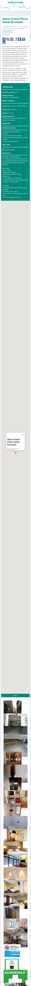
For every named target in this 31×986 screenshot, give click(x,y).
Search (21, 7)
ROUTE (15, 695)
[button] (15, 452)
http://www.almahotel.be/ (8, 30)
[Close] (23, 434)
